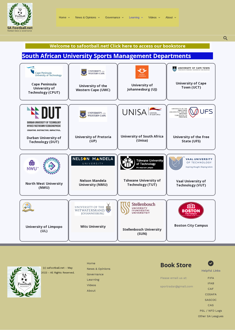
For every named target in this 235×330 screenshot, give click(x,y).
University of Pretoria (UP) (93, 139)
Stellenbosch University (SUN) (142, 231)
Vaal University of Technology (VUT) (191, 183)
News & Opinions (85, 17)
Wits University (93, 226)
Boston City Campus (191, 225)
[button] (68, 17)
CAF (211, 289)
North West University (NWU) (44, 185)
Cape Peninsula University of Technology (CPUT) (44, 88)
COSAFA (211, 294)
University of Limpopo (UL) (44, 228)
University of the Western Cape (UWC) (93, 88)
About (169, 17)
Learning (134, 17)
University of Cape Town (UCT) (191, 85)
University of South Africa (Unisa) (142, 138)
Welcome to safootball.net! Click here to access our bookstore (117, 46)
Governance (112, 17)
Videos (152, 17)
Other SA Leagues (210, 316)
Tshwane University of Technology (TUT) (142, 182)
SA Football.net (20, 28)
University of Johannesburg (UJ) (142, 87)
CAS (211, 305)
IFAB (211, 283)
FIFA (211, 278)
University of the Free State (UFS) (191, 139)
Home (62, 17)
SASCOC (211, 300)
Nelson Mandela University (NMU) (93, 182)
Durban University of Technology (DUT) (44, 140)
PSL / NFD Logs (211, 310)
